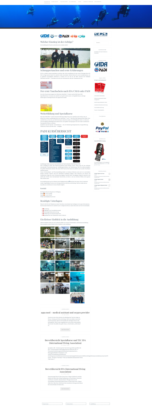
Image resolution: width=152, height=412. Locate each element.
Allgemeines (72, 1)
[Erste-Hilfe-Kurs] (47, 277)
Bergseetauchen (76, 124)
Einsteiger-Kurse (85, 73)
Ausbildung (54, 1)
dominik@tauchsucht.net (49, 196)
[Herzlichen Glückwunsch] (47, 232)
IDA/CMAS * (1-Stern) (66, 94)
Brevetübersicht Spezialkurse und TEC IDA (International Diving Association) (65, 341)
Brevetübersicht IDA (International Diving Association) (65, 370)
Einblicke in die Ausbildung (64, 224)
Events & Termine (88, 1)
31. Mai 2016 (65, 314)
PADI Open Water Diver (64, 116)
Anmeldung (46, 208)
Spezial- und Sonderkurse (55, 124)
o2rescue (106, 163)
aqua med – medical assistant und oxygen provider (65, 312)
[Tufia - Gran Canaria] (47, 288)
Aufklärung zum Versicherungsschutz (52, 213)
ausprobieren (55, 73)
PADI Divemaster (58, 120)
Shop (79, 1)
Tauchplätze (64, 1)
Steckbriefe (98, 1)
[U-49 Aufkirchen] (77, 254)
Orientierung (69, 124)
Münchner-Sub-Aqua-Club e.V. (76, 181)
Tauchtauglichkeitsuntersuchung (51, 212)
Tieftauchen (43, 126)
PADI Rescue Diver (46, 120)
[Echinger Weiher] (62, 232)
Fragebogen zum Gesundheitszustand (52, 210)
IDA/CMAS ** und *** (66, 118)
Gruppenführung (84, 124)
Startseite (47, 1)
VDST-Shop (98, 164)
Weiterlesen (66, 330)
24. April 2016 (65, 345)
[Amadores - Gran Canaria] (77, 277)
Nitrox (47, 126)
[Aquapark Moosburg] (62, 243)
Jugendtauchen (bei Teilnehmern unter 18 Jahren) (55, 215)
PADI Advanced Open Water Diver (82, 118)
